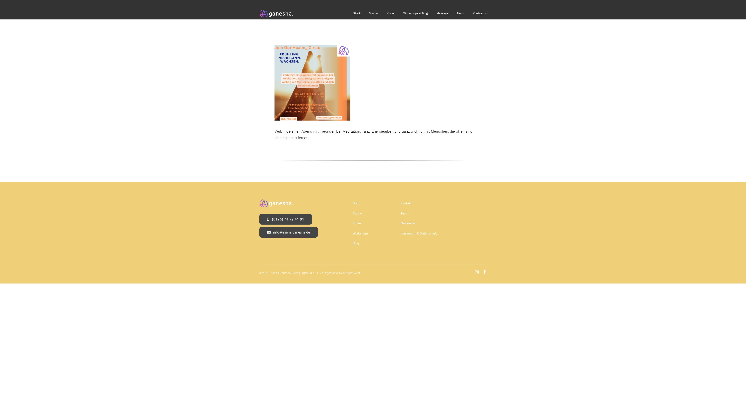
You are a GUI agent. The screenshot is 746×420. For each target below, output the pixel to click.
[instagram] (477, 272)
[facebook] (485, 272)
